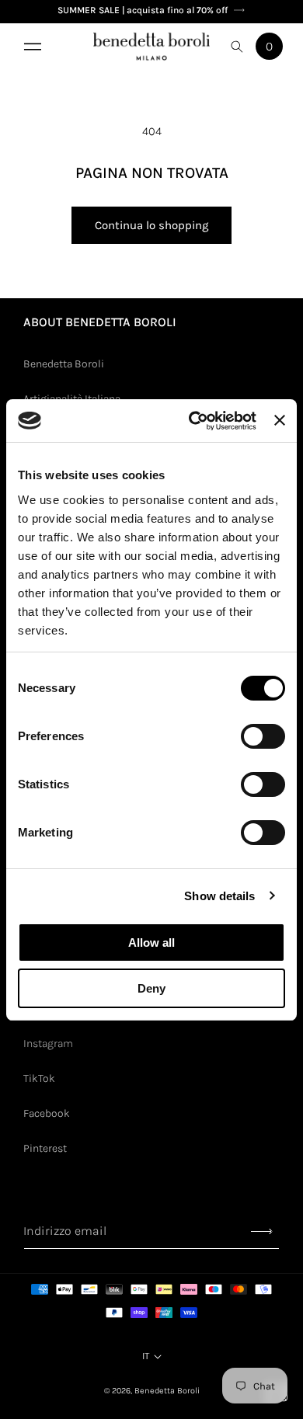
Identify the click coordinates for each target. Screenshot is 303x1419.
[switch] (263, 736)
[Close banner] (279, 420)
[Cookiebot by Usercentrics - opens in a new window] (192, 421)
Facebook (46, 1113)
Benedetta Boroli (63, 363)
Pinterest (45, 1148)
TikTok (39, 1078)
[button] (31, 47)
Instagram (48, 1043)
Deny (151, 988)
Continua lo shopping (151, 225)
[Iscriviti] (262, 1231)
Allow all (151, 942)
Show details (219, 896)
